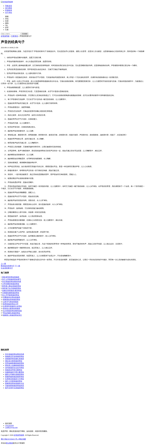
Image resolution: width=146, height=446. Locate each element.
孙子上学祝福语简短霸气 (11, 279)
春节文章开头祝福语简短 (14, 388)
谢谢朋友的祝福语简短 (11, 299)
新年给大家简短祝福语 (11, 308)
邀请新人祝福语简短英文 (12, 315)
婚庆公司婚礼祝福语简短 (14, 374)
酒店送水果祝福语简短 (13, 361)
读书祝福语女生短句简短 (14, 368)
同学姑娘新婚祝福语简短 (14, 363)
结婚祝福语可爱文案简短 (14, 372)
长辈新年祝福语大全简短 (12, 306)
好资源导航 (5, 36)
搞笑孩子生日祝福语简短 (11, 288)
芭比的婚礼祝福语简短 (11, 313)
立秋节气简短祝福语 (10, 302)
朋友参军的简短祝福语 (10, 277)
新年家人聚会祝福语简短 (11, 286)
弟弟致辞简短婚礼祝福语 (14, 359)
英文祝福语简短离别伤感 (11, 281)
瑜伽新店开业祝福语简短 (14, 356)
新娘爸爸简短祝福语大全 (14, 383)
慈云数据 (9, 443)
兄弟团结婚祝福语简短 (10, 293)
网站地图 (22, 439)
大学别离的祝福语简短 (10, 284)
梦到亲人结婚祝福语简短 (14, 365)
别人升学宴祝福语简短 (10, 295)
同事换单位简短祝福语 (11, 297)
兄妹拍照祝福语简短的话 (14, 385)
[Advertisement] (65, 331)
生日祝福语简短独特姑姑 (12, 311)
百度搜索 (24, 34)
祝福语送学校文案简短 (13, 370)
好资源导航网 (19, 435)
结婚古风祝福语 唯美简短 (11, 290)
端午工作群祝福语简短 (13, 381)
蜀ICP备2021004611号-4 (10, 439)
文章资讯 (14, 36)
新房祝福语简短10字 (10, 304)
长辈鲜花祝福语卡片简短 (14, 379)
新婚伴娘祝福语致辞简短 (14, 377)
